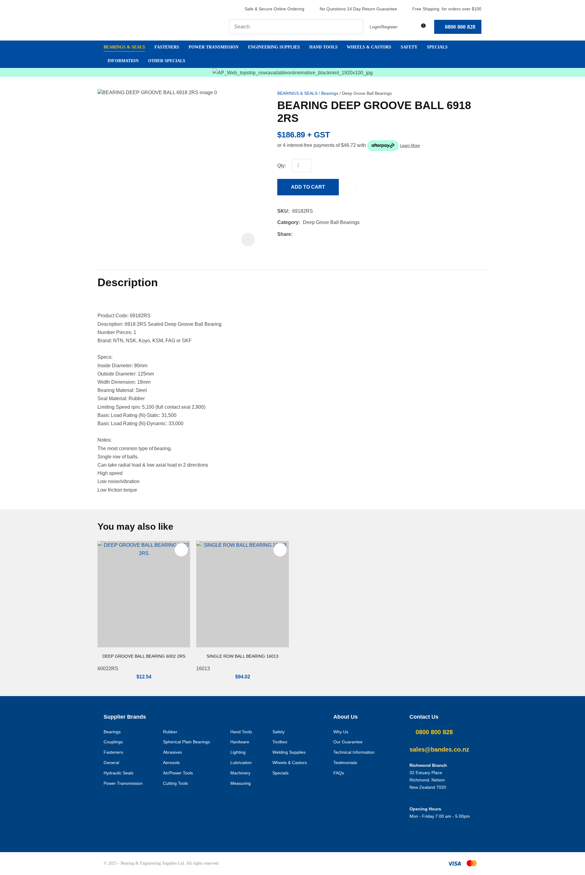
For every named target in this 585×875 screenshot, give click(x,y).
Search (356, 26)
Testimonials (345, 762)
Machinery (240, 772)
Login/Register (384, 26)
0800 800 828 (460, 27)
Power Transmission (214, 47)
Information (123, 61)
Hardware (239, 741)
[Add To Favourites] (349, 187)
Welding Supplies (289, 752)
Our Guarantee (348, 741)
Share (284, 234)
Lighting (238, 752)
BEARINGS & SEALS (297, 93)
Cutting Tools (175, 783)
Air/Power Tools (178, 772)
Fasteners (166, 47)
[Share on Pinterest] (323, 234)
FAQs (338, 772)
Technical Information (353, 752)
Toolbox (279, 741)
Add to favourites (181, 550)
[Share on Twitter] (305, 234)
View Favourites (407, 27)
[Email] (314, 234)
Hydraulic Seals (118, 772)
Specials (437, 47)
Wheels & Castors (369, 47)
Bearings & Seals (124, 47)
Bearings (329, 93)
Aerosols (171, 762)
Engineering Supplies (274, 47)
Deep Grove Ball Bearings (367, 93)
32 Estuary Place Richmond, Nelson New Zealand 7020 (428, 780)
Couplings (113, 741)
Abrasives (172, 752)
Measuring (240, 783)
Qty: (281, 165)
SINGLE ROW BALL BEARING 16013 (242, 656)
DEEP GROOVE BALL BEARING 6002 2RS (143, 656)
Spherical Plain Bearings (186, 741)
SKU (282, 211)
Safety (409, 47)
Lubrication (241, 762)
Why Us (340, 731)
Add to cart (308, 187)
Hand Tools (323, 47)
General (111, 762)
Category (288, 222)
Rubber (170, 731)
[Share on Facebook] (296, 234)
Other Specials (166, 61)
